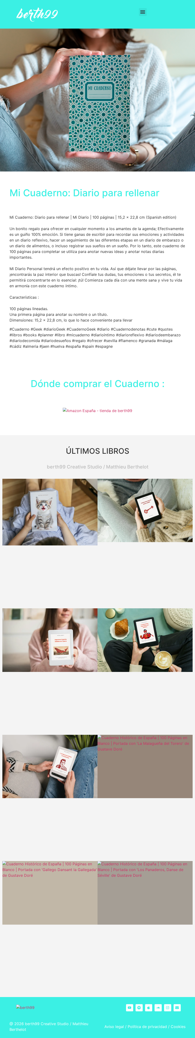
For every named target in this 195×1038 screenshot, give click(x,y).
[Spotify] (139, 1007)
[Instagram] (167, 1007)
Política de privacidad (147, 1026)
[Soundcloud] (158, 1007)
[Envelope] (177, 1007)
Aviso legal (114, 1026)
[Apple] (148, 1007)
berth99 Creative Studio (47, 1023)
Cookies (178, 1026)
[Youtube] (129, 1007)
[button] (143, 12)
